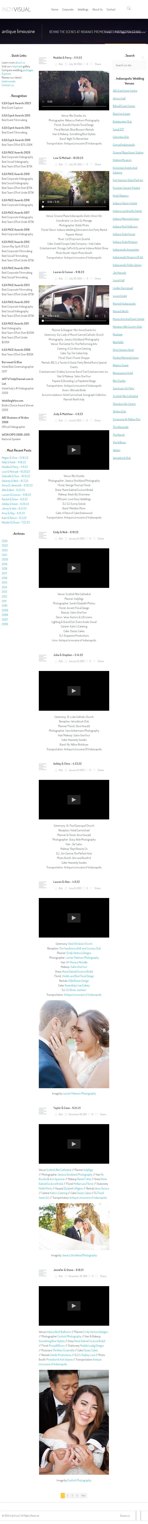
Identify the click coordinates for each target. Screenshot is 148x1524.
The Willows (119, 442)
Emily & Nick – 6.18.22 (66, 532)
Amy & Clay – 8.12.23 (13, 513)
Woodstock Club (122, 458)
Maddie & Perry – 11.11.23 (67, 57)
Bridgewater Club (122, 121)
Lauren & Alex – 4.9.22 (66, 882)
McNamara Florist (83, 1184)
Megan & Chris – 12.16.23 (15, 457)
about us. (20, 62)
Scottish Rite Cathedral (58, 1170)
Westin (116, 450)
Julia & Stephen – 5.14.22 (68, 655)
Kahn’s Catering (58, 1193)
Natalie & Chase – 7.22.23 (16, 522)
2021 (4, 555)
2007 (5, 619)
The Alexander (121, 427)
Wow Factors (102, 1188)
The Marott (119, 435)
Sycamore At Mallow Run (126, 419)
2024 (4, 541)
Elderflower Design (78, 981)
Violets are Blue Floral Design (78, 976)
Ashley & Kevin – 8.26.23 (15, 504)
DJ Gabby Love (86, 1355)
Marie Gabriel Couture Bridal (77, 971)
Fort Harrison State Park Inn (128, 180)
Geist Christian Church (80, 944)
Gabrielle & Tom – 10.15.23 (16, 476)
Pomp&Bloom (57, 1345)
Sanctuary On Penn (123, 388)
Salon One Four (79, 967)
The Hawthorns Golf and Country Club (80, 948)
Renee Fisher (84, 1179)
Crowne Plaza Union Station (128, 152)
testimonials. (9, 81)
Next (83, 1495)
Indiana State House (124, 234)
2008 (5, 615)
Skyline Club (119, 411)
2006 (5, 624)
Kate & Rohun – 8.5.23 (14, 518)
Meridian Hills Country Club (127, 327)
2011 (4, 601)
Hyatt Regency (121, 195)
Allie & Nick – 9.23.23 (13, 490)
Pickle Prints (45, 1188)
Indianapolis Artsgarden (126, 249)
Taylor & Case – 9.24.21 (67, 1108)
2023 (5, 545)
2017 (4, 573)
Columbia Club (121, 137)
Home (108, 32)
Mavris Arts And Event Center (128, 319)
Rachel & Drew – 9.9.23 (14, 499)
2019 (4, 564)
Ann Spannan (57, 1179)
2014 (4, 587)
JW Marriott (119, 273)
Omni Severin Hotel (123, 350)
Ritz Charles (119, 381)
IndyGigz (88, 1170)
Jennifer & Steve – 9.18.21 (68, 1270)
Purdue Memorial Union (126, 357)
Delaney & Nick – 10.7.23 (15, 481)
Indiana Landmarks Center (127, 211)
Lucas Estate (120, 296)
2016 (4, 578)
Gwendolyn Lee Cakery (77, 985)
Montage (117, 334)
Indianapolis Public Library (127, 265)
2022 (5, 550)
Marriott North (121, 311)
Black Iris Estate (121, 114)
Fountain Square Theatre (126, 188)
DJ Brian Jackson (76, 990)
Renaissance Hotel (123, 373)
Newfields (118, 342)
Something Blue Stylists (52, 1341)
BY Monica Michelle (76, 962)
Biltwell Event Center (124, 106)
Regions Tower (121, 365)
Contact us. (8, 85)
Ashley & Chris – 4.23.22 (67, 763)
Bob (60, 64)
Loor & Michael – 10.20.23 (68, 158)
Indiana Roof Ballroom (58, 1332)
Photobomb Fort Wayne (59, 1359)
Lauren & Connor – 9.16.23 (68, 272)
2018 (4, 568)
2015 (4, 582)
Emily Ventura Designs (79, 953)
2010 (4, 605)
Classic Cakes (84, 1193)
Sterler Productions (60, 1355)
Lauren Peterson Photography (82, 957)
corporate (16, 66)
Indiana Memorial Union (126, 219)
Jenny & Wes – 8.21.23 (14, 508)
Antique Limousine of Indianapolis (82, 994)
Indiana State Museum (125, 242)
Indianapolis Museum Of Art (128, 257)
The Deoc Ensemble (63, 1350)
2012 (4, 596)
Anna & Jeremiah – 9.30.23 (17, 485)
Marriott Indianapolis (124, 303)
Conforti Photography (69, 1336)
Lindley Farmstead (123, 288)
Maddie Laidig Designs (92, 1345)
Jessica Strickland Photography (74, 1174)
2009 (5, 610)
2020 (5, 559)
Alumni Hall (119, 98)
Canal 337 (118, 129)
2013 (4, 591)
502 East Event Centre (125, 90)
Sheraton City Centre (124, 404)
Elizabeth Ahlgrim (73, 1188)
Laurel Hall (118, 280)
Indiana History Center (125, 203)
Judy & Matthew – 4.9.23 (68, 414)
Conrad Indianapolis (124, 144)
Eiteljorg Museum (122, 160)
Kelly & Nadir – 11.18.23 (14, 462)
